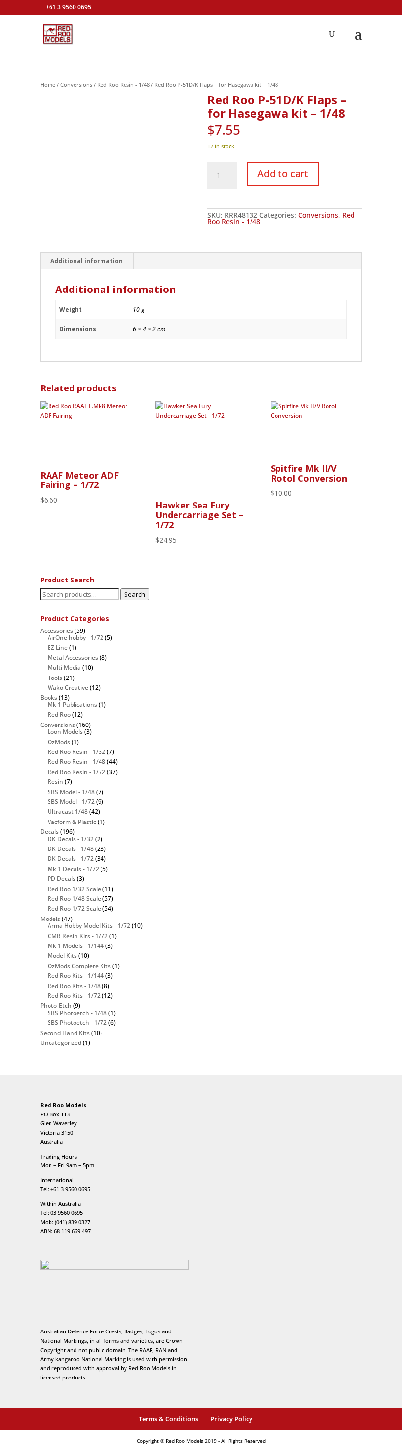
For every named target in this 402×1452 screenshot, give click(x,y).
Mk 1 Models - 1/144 (76, 946)
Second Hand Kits (65, 1033)
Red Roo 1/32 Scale (74, 889)
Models (50, 919)
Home (47, 84)
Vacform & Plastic (72, 822)
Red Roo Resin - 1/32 (76, 752)
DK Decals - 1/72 (71, 858)
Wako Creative (68, 687)
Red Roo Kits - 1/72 (74, 996)
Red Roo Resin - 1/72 (76, 772)
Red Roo (59, 714)
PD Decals (61, 878)
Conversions (76, 84)
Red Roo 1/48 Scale (74, 899)
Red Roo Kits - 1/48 (74, 986)
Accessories (56, 631)
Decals (49, 831)
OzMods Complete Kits (79, 966)
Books (48, 697)
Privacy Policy (231, 1418)
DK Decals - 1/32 (71, 839)
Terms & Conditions (168, 1418)
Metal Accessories (73, 657)
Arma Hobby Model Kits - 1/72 (89, 925)
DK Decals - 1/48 (71, 849)
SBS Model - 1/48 (71, 792)
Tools (55, 678)
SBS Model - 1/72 (71, 802)
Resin (55, 781)
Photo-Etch (56, 1005)
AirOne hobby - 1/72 (75, 637)
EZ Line (58, 647)
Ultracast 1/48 (68, 811)
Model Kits (62, 955)
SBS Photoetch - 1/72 (77, 1022)
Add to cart (282, 173)
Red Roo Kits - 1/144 (76, 975)
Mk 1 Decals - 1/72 (73, 869)
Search (134, 594)
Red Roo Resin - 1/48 (123, 84)
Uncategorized (60, 1043)
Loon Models (65, 731)
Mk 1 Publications (72, 705)
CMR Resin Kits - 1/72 (78, 936)
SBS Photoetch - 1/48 (77, 1013)
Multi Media (64, 667)
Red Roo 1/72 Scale (74, 908)
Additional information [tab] (86, 261)
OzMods (59, 742)
